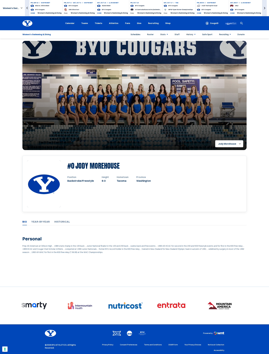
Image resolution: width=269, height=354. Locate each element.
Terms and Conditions (153, 345)
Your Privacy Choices (193, 345)
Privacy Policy (107, 345)
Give (139, 23)
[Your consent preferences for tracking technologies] (5, 349)
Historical (62, 221)
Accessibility (219, 350)
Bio (24, 221)
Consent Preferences (128, 345)
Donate (241, 34)
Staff (177, 34)
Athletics (113, 23)
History (189, 34)
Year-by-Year (40, 221)
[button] (27, 8)
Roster (150, 34)
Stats (163, 34)
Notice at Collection (216, 345)
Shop (168, 23)
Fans (127, 23)
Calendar (70, 23)
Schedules (135, 34)
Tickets (98, 23)
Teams (84, 23)
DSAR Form (173, 345)
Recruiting (153, 23)
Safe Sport (207, 34)
